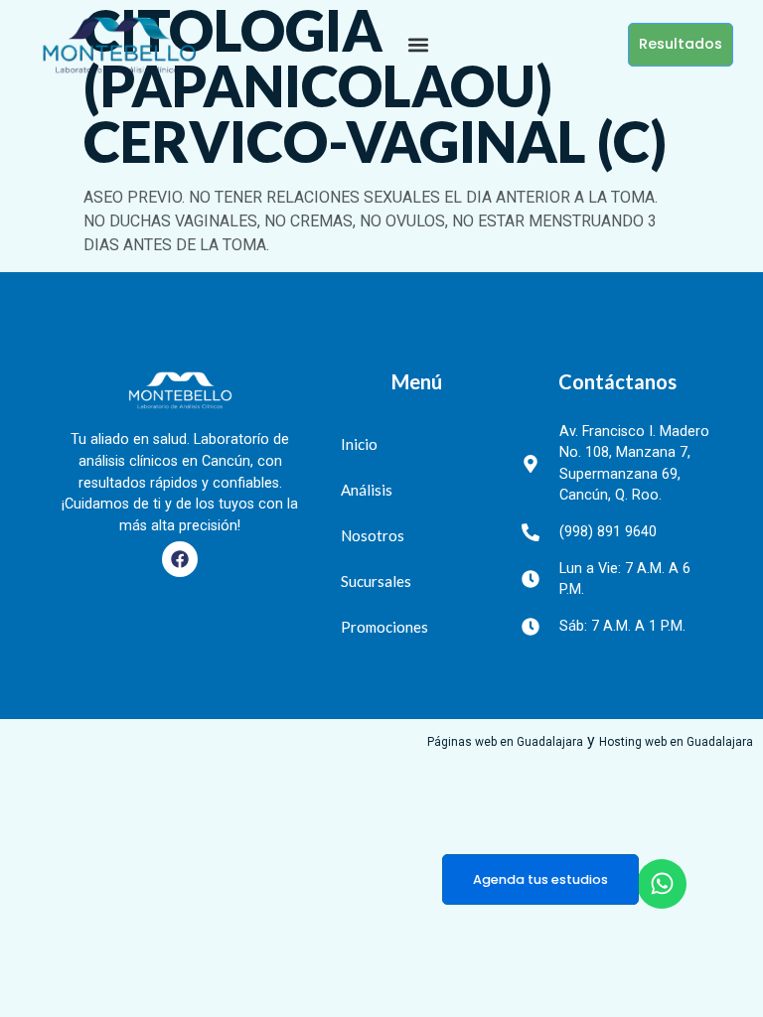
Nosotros (372, 535)
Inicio (359, 444)
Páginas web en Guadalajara (505, 742)
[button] (418, 44)
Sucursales (376, 581)
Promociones (384, 627)
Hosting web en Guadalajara (676, 742)
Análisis (366, 490)
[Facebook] (180, 559)
